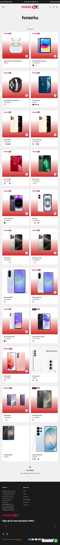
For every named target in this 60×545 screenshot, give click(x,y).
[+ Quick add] (26, 56)
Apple (24, 493)
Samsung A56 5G (36, 297)
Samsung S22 (35, 376)
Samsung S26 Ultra (37, 454)
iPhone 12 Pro (7, 139)
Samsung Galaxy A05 (9, 336)
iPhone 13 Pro (35, 179)
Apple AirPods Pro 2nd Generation (13, 61)
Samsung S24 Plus (37, 415)
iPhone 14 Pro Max (8, 218)
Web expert (18, 539)
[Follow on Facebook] (3, 534)
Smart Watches (27, 499)
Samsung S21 (7, 376)
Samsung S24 (7, 415)
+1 (40, 183)
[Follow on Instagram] (7, 534)
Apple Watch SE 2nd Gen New (11, 100)
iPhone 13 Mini (7, 179)
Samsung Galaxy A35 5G (38, 336)
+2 (40, 104)
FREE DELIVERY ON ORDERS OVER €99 (24, 1)
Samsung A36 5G (8, 297)
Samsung (25, 496)
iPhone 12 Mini (36, 100)
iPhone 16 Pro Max (37, 258)
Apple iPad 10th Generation (39, 61)
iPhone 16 (34, 218)
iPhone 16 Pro (7, 258)
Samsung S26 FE (8, 454)
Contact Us (26, 505)
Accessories (26, 502)
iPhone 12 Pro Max (37, 139)
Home (24, 491)
